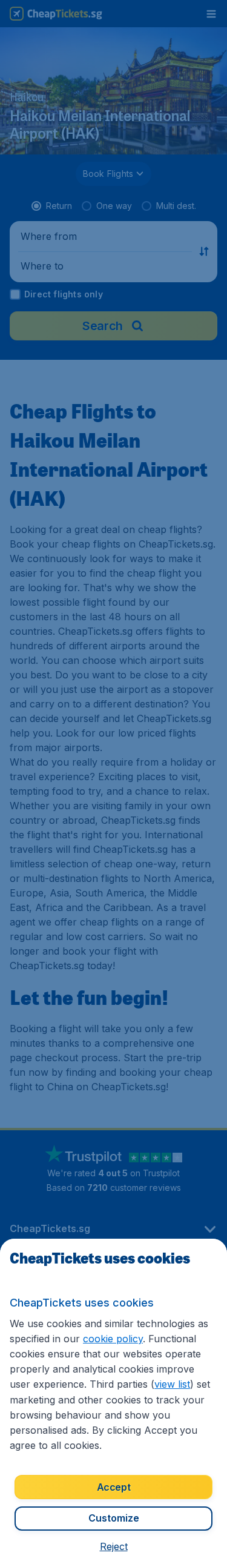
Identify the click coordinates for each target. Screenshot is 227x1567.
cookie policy (113, 1339)
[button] (114, 1546)
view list (172, 1384)
